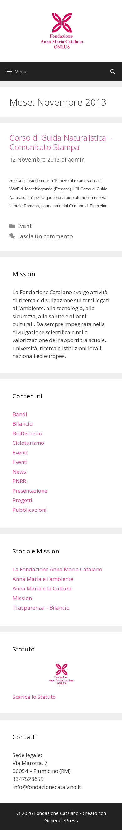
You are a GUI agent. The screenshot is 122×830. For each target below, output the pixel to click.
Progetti (22, 500)
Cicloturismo (28, 442)
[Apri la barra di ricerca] (113, 71)
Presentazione (30, 490)
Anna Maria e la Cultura (42, 588)
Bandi (20, 414)
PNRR (19, 481)
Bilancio (23, 423)
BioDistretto (27, 433)
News (19, 471)
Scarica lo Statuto (34, 696)
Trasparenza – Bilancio (41, 607)
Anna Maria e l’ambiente (43, 579)
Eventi (25, 226)
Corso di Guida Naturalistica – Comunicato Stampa (60, 142)
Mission (22, 598)
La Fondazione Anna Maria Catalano (57, 569)
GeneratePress (61, 820)
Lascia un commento (45, 236)
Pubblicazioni (30, 509)
